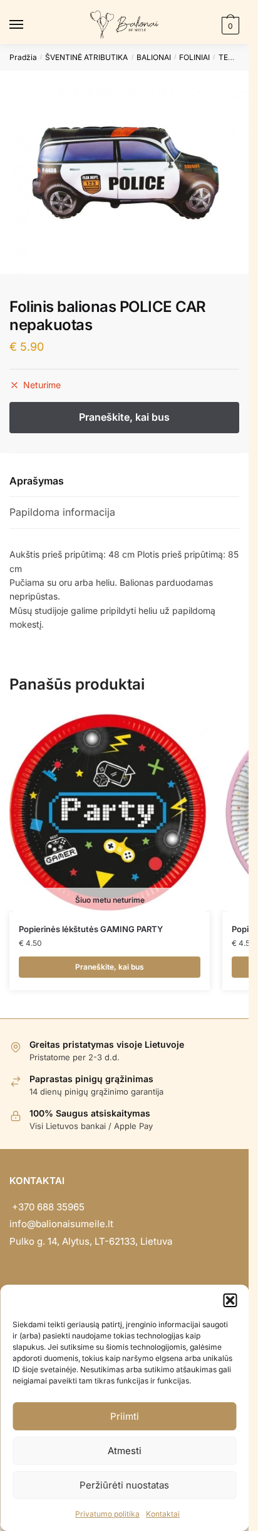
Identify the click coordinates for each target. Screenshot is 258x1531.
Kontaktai (163, 1513)
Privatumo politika (107, 1513)
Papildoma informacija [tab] (62, 512)
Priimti (124, 1416)
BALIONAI (154, 57)
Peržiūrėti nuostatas (124, 1485)
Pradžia (23, 57)
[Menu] (28, 25)
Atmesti (125, 1451)
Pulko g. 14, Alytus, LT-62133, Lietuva (90, 1241)
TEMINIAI (235, 57)
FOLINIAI (194, 57)
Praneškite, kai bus (109, 966)
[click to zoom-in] (124, 172)
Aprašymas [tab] (36, 480)
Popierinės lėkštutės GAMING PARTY (91, 929)
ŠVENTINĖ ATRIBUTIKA (86, 57)
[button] (230, 1300)
